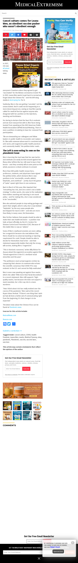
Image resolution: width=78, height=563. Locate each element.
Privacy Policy (55, 547)
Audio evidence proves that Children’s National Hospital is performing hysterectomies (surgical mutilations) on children (62, 245)
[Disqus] (23, 453)
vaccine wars (31, 340)
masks (21, 337)
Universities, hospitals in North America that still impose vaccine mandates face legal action (62, 123)
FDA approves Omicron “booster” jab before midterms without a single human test (63, 85)
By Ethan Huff (63, 89)
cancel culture (20, 335)
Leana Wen (14, 337)
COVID (28, 335)
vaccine (23, 340)
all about (6, 68)
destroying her (15, 100)
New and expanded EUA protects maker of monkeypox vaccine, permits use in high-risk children (62, 280)
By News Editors (63, 210)
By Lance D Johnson (64, 98)
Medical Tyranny (31, 337)
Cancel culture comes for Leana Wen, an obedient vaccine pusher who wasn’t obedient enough (62, 114)
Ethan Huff (19, 30)
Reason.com (7, 319)
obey (39, 337)
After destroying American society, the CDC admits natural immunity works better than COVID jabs (63, 94)
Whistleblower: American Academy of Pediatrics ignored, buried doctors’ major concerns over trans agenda (63, 226)
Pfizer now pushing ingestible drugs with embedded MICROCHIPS (63, 236)
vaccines (6, 342)
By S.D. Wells (62, 275)
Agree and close (58, 551)
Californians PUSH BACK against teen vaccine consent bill (62, 132)
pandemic (6, 340)
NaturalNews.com (9, 315)
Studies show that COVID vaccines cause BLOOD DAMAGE (63, 174)
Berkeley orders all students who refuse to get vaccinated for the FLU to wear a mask (63, 104)
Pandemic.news (15, 307)
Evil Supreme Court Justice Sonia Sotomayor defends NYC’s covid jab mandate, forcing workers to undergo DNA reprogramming (63, 165)
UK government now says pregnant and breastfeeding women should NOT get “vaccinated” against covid (63, 141)
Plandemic (15, 340)
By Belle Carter (63, 239)
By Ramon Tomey (64, 127)
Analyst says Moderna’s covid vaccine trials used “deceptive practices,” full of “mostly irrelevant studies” (61, 184)
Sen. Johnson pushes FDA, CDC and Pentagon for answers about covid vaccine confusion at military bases (63, 215)
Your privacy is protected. (11, 374)
